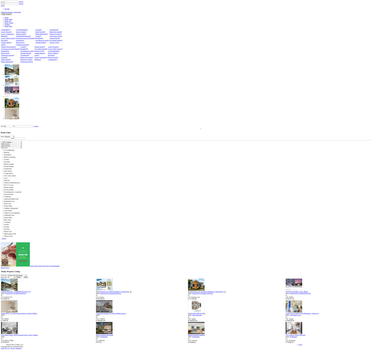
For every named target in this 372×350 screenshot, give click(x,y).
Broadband (7, 155)
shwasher (7, 162)
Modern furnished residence (196, 335)
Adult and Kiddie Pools (11, 199)
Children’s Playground (11, 208)
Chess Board (8, 210)
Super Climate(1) (21, 32)
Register (7, 9)
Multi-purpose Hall (10, 234)
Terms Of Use (5, 348)
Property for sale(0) (55, 34)
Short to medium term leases (104, 335)
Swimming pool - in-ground (12, 192)
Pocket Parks (8, 206)
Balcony (6, 152)
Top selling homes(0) (56, 40)
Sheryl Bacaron (197, 315)
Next (300, 344)
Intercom (7, 180)
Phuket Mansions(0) (41, 34)
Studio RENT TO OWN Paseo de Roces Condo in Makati (19, 313)
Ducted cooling (9, 164)
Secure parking (8, 189)
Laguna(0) (38, 30)
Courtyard (7, 222)
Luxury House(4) (6, 32)
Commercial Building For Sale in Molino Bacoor (111, 313)
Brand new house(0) (56, 32)
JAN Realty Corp (295, 315)
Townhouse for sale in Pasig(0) (25, 38)
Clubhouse (7, 196)
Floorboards (8, 169)
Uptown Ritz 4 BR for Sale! (196, 313)
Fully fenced (8, 171)
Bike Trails (7, 220)
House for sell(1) (21, 34)
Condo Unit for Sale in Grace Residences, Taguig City (302, 313)
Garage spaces (8, 173)
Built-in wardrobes (10, 157)
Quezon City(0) (54, 42)
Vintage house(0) (55, 38)
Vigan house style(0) (56, 36)
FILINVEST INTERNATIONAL (15, 293)
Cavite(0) (38, 36)
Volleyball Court (9, 215)
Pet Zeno (7, 229)
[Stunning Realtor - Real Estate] (11, 12)
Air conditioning (9, 150)
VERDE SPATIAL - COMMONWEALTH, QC (16, 291)
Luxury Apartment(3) (7, 34)
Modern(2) (4, 36)
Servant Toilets (8, 194)
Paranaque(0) (20, 40)
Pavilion (6, 227)
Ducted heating (8, 166)
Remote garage (8, 187)
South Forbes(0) (40, 32)
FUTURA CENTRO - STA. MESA (297, 291)
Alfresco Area (8, 236)
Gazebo (6, 224)
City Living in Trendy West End (295, 335)
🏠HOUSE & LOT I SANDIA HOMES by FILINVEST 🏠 (207, 292)
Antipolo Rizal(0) (40, 42)
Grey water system (10, 176)
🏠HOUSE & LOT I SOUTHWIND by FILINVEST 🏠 (114, 292)
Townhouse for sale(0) (42, 40)
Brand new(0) (20, 42)
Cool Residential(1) (22, 30)
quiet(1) (3, 45)
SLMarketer (104, 337)
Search (21, 2)
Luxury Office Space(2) (8, 38)
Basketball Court (9, 201)
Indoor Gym (8, 231)
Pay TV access (8, 185)
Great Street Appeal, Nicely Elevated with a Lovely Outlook (19, 335)
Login (2, 5)
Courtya (6, 159)
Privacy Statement (16, 348)
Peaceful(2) (4, 40)
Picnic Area (7, 203)
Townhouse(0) (54, 30)
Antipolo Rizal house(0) (23, 36)
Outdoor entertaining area (12, 183)
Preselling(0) (39, 38)
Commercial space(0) (22, 45)
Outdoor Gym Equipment (12, 213)
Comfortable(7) (5, 30)
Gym (5, 178)
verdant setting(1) (6, 42)
